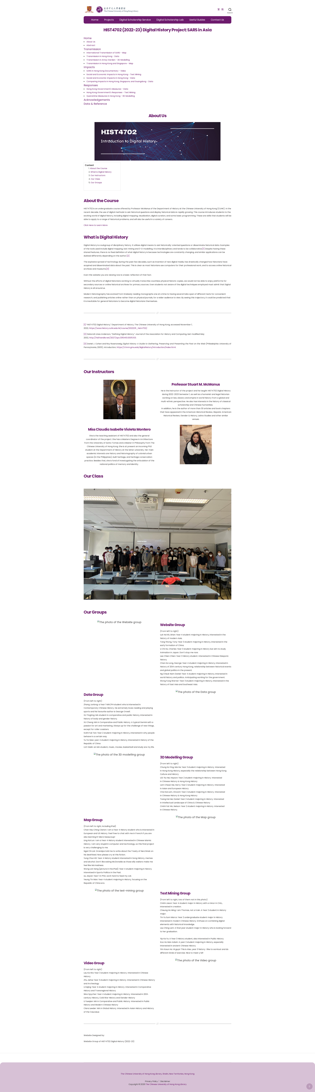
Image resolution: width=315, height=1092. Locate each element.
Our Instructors (98, 175)
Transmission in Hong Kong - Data (103, 56)
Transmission (92, 49)
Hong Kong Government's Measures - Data (107, 89)
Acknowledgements (97, 100)
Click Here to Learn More (96, 225)
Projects (109, 19)
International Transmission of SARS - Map (106, 52)
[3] (107, 268)
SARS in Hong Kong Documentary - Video (106, 70)
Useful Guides (197, 19)
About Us (91, 41)
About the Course (98, 168)
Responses (91, 85)
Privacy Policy (151, 1081)
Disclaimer (165, 1081)
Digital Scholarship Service (135, 19)
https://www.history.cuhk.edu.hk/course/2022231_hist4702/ (118, 328)
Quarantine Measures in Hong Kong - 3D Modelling (111, 96)
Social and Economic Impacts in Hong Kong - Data (111, 78)
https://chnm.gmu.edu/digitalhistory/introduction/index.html (146, 347)
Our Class (95, 179)
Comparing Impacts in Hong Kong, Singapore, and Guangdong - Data (120, 81)
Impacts (89, 67)
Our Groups (96, 182)
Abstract (91, 45)
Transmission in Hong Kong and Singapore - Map (110, 63)
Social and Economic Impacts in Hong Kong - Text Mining (114, 74)
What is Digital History (101, 172)
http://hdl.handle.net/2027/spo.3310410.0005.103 (112, 337)
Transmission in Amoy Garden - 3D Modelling (108, 59)
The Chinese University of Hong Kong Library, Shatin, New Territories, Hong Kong (157, 1073)
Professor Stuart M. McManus (196, 384)
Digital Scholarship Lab (170, 19)
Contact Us (217, 19)
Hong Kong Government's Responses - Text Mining (111, 92)
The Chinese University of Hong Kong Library (165, 1084)
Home (94, 19)
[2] (128, 255)
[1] (203, 248)
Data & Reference (95, 104)
